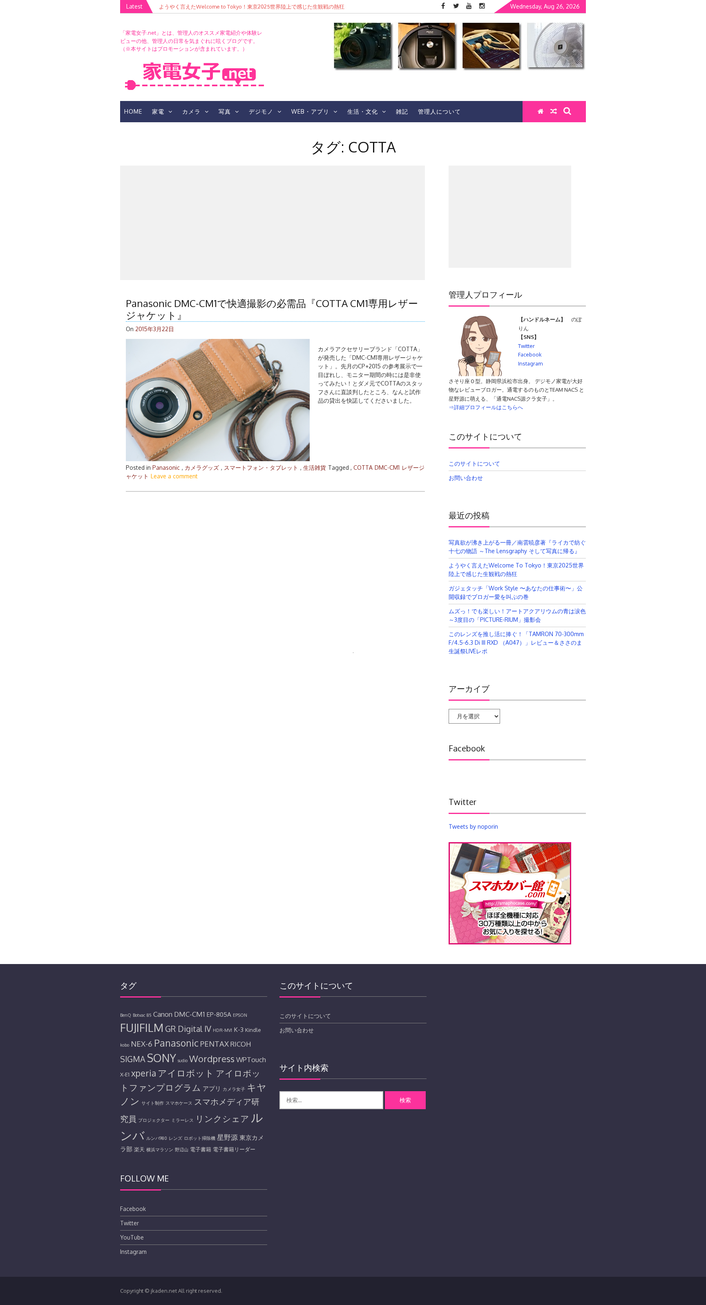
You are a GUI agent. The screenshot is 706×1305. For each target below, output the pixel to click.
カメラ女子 (234, 1089)
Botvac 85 (142, 1015)
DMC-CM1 (387, 467)
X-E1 (125, 1074)
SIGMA (132, 1059)
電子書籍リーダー (234, 1149)
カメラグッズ (202, 467)
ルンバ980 (156, 1138)
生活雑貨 (314, 467)
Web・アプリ (310, 111)
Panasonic (166, 467)
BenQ (125, 1015)
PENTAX (214, 1043)
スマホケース (178, 1103)
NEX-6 (141, 1043)
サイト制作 (152, 1103)
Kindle (253, 1030)
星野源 (227, 1137)
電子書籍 (200, 1149)
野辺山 (181, 1150)
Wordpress (212, 1058)
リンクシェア (222, 1118)
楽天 (139, 1149)
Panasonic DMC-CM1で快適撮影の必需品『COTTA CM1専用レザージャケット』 (272, 309)
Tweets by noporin (473, 826)
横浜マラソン (159, 1150)
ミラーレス (182, 1120)
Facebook (530, 354)
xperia (143, 1073)
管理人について (439, 111)
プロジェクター (154, 1120)
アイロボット (186, 1073)
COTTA (363, 467)
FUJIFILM (141, 1027)
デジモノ (261, 111)
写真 (225, 111)
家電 (158, 111)
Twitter (526, 346)
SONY (161, 1058)
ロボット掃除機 (199, 1138)
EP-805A (218, 1014)
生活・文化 (362, 111)
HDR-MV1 (222, 1030)
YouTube (132, 1237)
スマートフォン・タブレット (261, 467)
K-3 (239, 1029)
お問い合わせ (466, 477)
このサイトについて (474, 463)
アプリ (212, 1088)
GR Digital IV (188, 1029)
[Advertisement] (272, 223)
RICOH (240, 1044)
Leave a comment (174, 476)
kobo (124, 1045)
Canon (162, 1014)
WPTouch (251, 1059)
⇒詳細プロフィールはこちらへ (486, 407)
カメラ (191, 111)
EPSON (240, 1015)
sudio (183, 1060)
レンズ (175, 1138)
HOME (133, 111)
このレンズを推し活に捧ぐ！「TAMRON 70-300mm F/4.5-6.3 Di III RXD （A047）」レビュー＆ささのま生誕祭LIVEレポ (516, 642)
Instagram (530, 363)
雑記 (402, 111)
